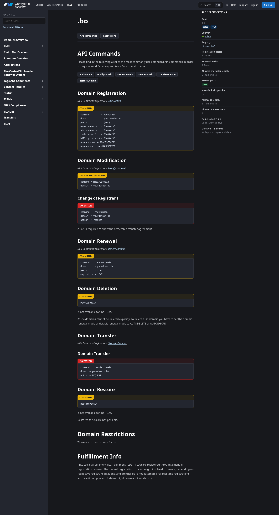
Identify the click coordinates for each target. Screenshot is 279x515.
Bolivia (208, 36)
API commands (88, 35)
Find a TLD (9, 14)
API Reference (55, 4)
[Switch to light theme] (227, 5)
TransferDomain (167, 74)
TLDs (69, 4)
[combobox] (24, 20)
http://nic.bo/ (208, 46)
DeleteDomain (145, 74)
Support (243, 4)
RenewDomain (125, 74)
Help (233, 4)
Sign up (268, 4)
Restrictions (109, 35)
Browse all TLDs (13, 27)
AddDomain (85, 74)
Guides (39, 4)
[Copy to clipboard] (189, 114)
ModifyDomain (104, 74)
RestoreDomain (87, 80)
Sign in (254, 4)
